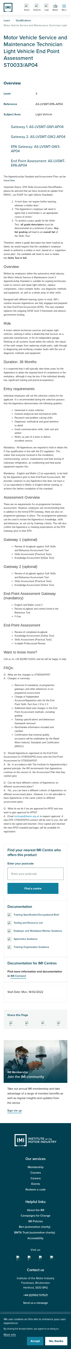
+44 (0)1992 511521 (35, 1295)
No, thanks (56, 1341)
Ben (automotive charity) (34, 1227)
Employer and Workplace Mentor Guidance (38, 930)
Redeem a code (35, 1189)
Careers (36, 1178)
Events (35, 1184)
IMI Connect (18, 976)
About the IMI (35, 1210)
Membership (36, 1167)
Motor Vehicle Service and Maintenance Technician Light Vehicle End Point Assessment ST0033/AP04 (35, 51)
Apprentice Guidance (26, 939)
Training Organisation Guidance (31, 947)
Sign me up (14, 1110)
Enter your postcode (20, 863)
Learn (7, 20)
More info (10, 1334)
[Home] (8, 7)
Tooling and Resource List (28, 922)
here (12, 180)
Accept (35, 1341)
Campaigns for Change (35, 1215)
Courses (35, 1173)
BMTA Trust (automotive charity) (34, 1232)
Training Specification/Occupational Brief (36, 914)
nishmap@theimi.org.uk (26, 816)
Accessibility (35, 1238)
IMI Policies (35, 1221)
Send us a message (35, 1303)
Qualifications (23, 20)
